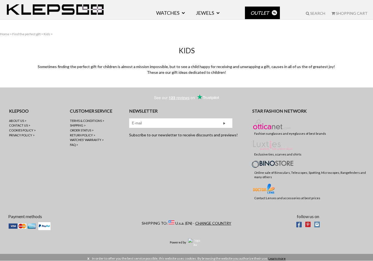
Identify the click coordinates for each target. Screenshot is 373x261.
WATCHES (167, 13)
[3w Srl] (195, 242)
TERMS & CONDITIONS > (87, 120)
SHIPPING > (77, 125)
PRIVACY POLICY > (21, 135)
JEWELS (205, 13)
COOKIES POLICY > (22, 130)
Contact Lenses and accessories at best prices (287, 198)
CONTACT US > (19, 125)
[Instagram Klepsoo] (317, 224)
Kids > (48, 34)
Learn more (277, 258)
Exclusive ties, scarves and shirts (277, 154)
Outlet (259, 13)
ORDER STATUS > (81, 130)
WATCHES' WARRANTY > (86, 140)
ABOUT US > (17, 120)
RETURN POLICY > (82, 135)
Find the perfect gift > (28, 34)
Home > (6, 34)
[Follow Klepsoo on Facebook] (299, 224)
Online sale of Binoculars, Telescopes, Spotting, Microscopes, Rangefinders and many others (310, 175)
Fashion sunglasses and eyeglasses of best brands (290, 133)
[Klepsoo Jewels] (55, 9)
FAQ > (74, 144)
